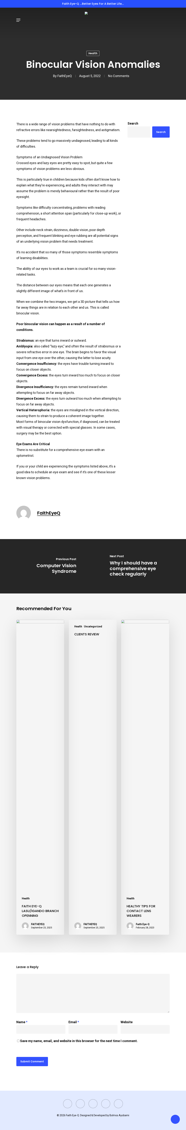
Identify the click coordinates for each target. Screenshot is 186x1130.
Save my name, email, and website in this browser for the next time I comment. (79, 1041)
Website (127, 1022)
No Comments (118, 76)
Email (73, 1022)
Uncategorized (93, 626)
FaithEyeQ (64, 76)
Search (133, 123)
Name (21, 1022)
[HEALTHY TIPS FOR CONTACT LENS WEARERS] (145, 777)
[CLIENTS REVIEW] (93, 777)
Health (92, 53)
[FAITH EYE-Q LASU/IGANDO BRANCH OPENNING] (40, 777)
